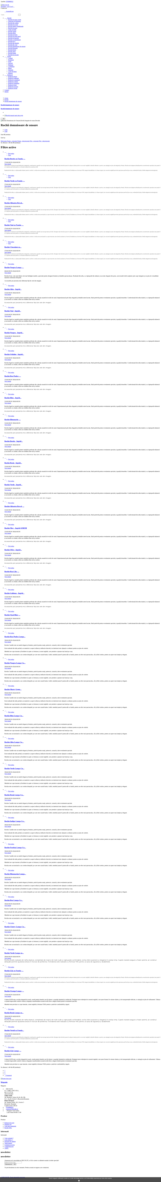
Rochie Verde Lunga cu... (14, 953)
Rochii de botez (12, 35)
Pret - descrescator (44, 141)
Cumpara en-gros (9, 1145)
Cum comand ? (8, 1138)
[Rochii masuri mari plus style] (13, 115)
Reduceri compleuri (14, 80)
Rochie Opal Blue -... (12, 615)
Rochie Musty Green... (13, 689)
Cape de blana (12, 71)
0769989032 (9, 1)
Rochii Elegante (13, 48)
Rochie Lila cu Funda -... (13, 971)
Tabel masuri (8, 1143)
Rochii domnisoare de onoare (16, 46)
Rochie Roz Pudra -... (12, 376)
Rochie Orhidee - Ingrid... (14, 354)
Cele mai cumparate (10, 1126)
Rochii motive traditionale (15, 26)
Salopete (10, 70)
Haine (7, 56)
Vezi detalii (7, 164)
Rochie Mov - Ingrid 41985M (15, 528)
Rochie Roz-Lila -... (11, 572)
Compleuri (11, 66)
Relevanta (4, 141)
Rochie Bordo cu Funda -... (14, 159)
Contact (6, 90)
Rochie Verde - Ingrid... (13, 485)
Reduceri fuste (12, 85)
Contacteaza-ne (9, 1146)
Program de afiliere (10, 1141)
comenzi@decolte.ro (12, 1109)
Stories (6, 91)
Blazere (10, 73)
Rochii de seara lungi (14, 36)
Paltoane (10, 65)
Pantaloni (11, 60)
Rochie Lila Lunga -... (12, 1051)
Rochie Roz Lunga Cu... (13, 900)
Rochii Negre (12, 50)
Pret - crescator (34, 141)
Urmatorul (8, 1075)
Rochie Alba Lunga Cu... (14, 742)
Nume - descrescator (23, 141)
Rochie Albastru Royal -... (14, 506)
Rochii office (12, 33)
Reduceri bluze (12, 76)
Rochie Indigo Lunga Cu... (14, 821)
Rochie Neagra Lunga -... (14, 267)
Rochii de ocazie (13, 24)
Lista (5, 131)
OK (3, 119)
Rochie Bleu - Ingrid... (12, 398)
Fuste (9, 61)
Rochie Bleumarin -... (12, 420)
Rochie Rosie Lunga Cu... (14, 795)
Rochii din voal (12, 45)
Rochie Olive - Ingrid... (13, 550)
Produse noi (7, 1124)
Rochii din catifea (13, 23)
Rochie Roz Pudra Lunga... (14, 637)
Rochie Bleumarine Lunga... (15, 874)
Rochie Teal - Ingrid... (12, 311)
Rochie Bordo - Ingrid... (13, 441)
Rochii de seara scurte (14, 19)
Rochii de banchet (13, 38)
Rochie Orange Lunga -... (14, 991)
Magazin (4, 1082)
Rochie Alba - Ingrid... (13, 289)
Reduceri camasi (13, 81)
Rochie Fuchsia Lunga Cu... (15, 848)
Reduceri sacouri (13, 86)
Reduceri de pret (9, 1123)
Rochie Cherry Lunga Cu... (14, 927)
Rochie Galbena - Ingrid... (14, 593)
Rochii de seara (12, 28)
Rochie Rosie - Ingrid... (13, 463)
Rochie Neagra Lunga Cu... (15, 663)
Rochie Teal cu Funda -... (14, 225)
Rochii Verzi (12, 51)
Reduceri (8, 75)
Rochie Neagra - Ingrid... (13, 333)
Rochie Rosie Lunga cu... (13, 1013)
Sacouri (10, 63)
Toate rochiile (12, 30)
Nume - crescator (12, 141)
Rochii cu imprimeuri (14, 40)
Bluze (10, 68)
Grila (5, 130)
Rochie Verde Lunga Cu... (14, 768)
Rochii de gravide (13, 55)
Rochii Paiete (12, 53)
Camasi (10, 58)
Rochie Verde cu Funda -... (14, 181)
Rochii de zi (11, 41)
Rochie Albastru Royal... (13, 203)
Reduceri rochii (12, 88)
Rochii (7, 18)
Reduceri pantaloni (13, 83)
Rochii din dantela (13, 43)
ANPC (6, 1148)
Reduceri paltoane (13, 78)
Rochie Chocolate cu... (12, 247)
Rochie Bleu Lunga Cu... (13, 716)
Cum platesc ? (8, 1140)
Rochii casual (12, 31)
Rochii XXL (8, 1128)
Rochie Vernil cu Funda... (14, 1030)
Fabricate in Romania (14, 21)
